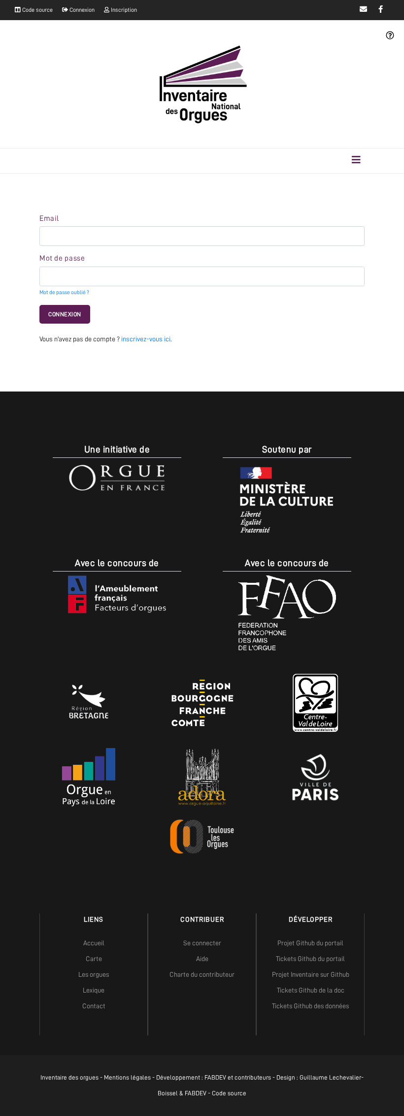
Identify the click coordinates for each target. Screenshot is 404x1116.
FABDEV (215, 1077)
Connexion (81, 10)
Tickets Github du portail (310, 958)
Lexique (93, 990)
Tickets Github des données (310, 1005)
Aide (202, 958)
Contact (93, 1005)
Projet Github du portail (310, 942)
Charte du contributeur (202, 974)
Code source (37, 10)
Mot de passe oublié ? (64, 292)
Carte (94, 958)
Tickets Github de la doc (310, 990)
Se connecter (202, 942)
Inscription (123, 10)
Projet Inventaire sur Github (310, 974)
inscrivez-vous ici (145, 338)
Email (49, 218)
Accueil (93, 942)
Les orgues (93, 974)
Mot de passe (62, 258)
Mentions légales (127, 1077)
